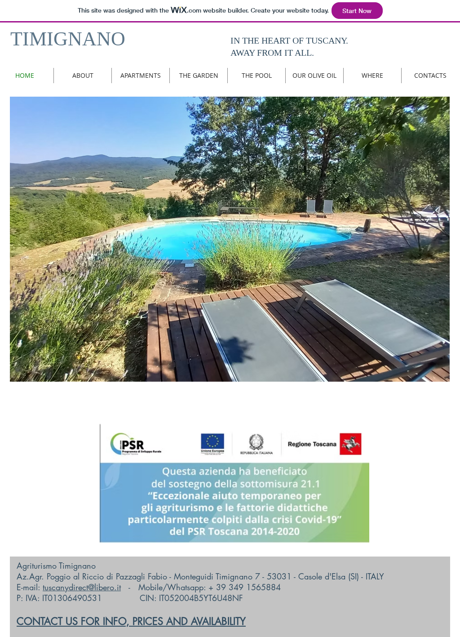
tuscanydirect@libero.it (82, 587)
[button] (230, 239)
